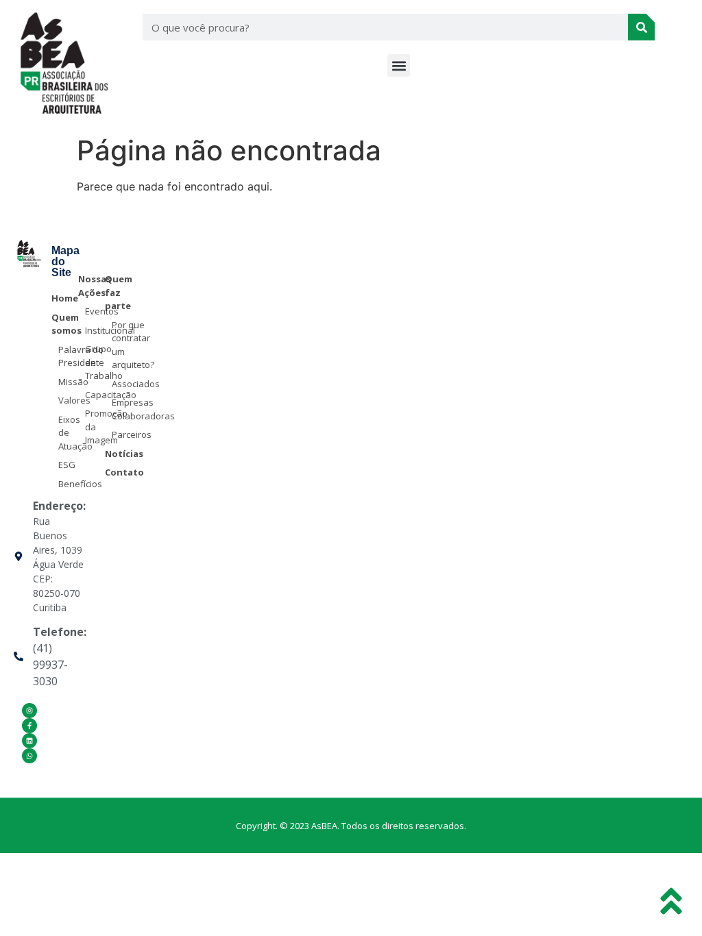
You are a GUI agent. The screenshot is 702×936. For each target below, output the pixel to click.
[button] (398, 65)
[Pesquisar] (641, 27)
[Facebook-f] (29, 725)
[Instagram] (29, 710)
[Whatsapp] (29, 755)
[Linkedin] (29, 740)
